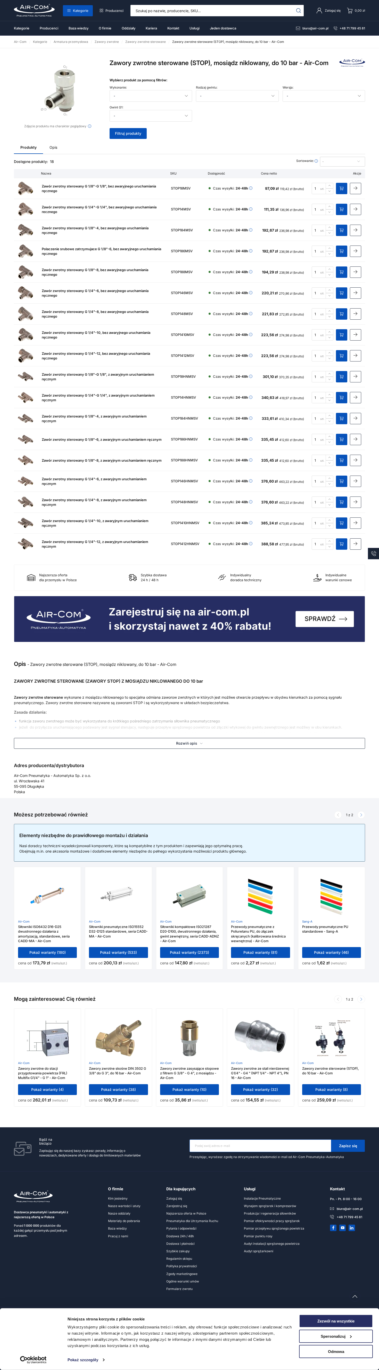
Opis (53, 147)
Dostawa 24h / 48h (180, 1236)
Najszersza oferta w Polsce (186, 1213)
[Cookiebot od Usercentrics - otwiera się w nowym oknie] (33, 1360)
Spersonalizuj (333, 1336)
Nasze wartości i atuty (124, 1206)
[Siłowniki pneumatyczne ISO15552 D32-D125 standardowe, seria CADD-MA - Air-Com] (118, 897)
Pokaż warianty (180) (47, 952)
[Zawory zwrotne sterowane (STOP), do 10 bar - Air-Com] (331, 1038)
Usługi (195, 28)
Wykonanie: (118, 87)
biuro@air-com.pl (315, 28)
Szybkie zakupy (178, 1251)
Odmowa (336, 1351)
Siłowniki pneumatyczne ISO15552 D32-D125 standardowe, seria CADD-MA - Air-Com (118, 931)
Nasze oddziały (119, 1213)
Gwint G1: (116, 107)
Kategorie (80, 11)
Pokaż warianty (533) (118, 952)
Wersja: (288, 87)
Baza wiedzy (78, 28)
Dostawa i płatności (180, 1244)
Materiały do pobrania (124, 1221)
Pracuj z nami (118, 1236)
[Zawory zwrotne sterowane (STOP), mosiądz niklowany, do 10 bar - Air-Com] (58, 90)
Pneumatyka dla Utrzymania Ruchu (192, 1221)
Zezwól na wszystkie (336, 1321)
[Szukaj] (299, 10)
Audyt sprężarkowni (258, 1251)
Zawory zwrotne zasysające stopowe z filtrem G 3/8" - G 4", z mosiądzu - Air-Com (189, 1073)
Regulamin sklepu (179, 1259)
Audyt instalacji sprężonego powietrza (272, 1244)
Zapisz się (348, 1146)
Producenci (114, 11)
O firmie (105, 28)
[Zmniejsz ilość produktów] (329, 191)
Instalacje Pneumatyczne (262, 1198)
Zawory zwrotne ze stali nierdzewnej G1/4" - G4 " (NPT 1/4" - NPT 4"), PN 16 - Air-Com (260, 1073)
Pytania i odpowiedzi (181, 1228)
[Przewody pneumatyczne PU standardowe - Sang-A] (331, 897)
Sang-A (307, 921)
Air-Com (24, 921)
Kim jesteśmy (118, 1198)
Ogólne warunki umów (182, 1281)
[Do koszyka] (341, 188)
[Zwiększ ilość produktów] (329, 185)
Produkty (28, 147)
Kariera (151, 28)
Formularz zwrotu (179, 1289)
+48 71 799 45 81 (352, 28)
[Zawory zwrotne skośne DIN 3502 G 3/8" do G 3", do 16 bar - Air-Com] (118, 1038)
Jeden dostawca (223, 28)
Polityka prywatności (181, 1266)
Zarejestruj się (176, 1206)
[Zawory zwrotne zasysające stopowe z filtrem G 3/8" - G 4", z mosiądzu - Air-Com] (189, 1038)
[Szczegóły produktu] (355, 188)
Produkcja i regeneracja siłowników (270, 1213)
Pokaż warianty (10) (189, 1089)
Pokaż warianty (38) (118, 1089)
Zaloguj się (174, 1198)
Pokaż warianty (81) (260, 952)
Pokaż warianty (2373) (189, 952)
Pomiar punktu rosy (258, 1236)
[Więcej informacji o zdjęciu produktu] (89, 126)
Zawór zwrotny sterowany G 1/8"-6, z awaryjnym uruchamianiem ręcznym (102, 439)
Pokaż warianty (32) (260, 1089)
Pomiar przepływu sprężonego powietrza (274, 1228)
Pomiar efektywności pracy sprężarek (272, 1221)
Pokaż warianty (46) (331, 952)
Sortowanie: (305, 161)
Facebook (333, 1228)
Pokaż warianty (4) (47, 1089)
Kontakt (173, 28)
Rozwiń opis (186, 743)
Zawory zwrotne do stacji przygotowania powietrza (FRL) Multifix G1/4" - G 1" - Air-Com (42, 1073)
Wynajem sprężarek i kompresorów (270, 1206)
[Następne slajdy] (361, 815)
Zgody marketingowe (181, 1274)
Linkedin (352, 1228)
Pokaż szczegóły (83, 1360)
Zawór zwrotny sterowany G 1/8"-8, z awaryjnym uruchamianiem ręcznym (102, 460)
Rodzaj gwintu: (206, 87)
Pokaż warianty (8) (331, 1089)
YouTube (343, 1228)
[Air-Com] (352, 65)
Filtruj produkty (128, 133)
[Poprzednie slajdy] (338, 815)
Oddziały (128, 28)
